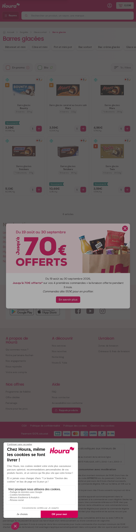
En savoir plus (68, 299)
